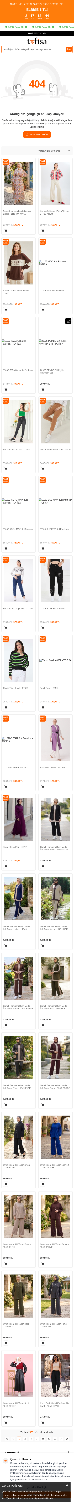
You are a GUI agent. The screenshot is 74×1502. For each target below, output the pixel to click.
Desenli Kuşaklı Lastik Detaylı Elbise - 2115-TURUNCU (17, 212)
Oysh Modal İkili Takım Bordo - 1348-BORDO (17, 1404)
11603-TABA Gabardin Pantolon (18, 370)
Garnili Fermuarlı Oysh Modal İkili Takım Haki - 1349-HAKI (53, 1007)
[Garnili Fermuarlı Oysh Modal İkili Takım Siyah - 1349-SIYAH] (55, 819)
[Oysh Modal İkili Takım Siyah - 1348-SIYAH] (18, 1137)
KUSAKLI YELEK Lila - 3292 (53, 767)
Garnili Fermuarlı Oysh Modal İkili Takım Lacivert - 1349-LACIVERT (16, 928)
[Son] (67, 1439)
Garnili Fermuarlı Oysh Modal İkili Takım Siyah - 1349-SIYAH (54, 848)
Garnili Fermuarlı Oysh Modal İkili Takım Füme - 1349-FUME (17, 1086)
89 (49, 1438)
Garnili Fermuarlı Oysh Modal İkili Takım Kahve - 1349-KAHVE (18, 1007)
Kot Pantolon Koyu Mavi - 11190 (18, 608)
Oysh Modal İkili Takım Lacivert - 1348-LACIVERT (55, 1166)
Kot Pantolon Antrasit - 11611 (16, 449)
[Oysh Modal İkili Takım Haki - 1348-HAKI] (18, 1296)
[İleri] (61, 1439)
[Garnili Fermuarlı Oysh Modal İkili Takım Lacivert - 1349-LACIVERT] (18, 899)
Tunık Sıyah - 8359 (49, 688)
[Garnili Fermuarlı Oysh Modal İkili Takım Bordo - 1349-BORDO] (55, 1058)
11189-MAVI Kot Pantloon (52, 290)
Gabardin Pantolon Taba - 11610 (55, 449)
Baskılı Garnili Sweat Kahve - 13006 (16, 292)
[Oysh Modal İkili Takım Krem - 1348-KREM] (18, 1217)
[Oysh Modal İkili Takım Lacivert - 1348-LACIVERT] (55, 1137)
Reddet (46, 1473)
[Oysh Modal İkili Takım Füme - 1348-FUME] (55, 1296)
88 (43, 1438)
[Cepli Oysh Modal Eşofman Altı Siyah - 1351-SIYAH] (55, 1375)
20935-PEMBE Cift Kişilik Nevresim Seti (52, 371)
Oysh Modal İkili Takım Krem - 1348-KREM (17, 1245)
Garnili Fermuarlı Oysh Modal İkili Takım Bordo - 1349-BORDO (55, 1086)
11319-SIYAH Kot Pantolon (15, 767)
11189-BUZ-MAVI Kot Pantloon (54, 529)
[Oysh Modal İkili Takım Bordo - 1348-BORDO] (18, 1375)
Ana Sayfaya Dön (38, 134)
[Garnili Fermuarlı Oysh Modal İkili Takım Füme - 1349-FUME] (18, 1058)
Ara (69, 49)
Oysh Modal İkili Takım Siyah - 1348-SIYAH (17, 1166)
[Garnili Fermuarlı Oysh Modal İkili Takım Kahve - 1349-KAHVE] (18, 978)
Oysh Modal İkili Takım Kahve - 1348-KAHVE (54, 1245)
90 (55, 1438)
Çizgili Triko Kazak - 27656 (15, 688)
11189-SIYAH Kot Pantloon (52, 608)
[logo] (37, 40)
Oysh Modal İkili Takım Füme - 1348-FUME (54, 1325)
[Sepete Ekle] (5, 230)
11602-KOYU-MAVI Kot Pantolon (18, 529)
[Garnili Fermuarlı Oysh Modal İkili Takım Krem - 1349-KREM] (55, 899)
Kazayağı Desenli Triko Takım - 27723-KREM (54, 212)
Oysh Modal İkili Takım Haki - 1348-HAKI (16, 1325)
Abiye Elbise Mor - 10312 (15, 847)
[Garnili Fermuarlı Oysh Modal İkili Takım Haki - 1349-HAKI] (55, 978)
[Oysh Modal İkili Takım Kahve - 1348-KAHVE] (55, 1217)
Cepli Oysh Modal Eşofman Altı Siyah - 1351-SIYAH (54, 1404)
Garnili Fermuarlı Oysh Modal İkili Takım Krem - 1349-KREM (54, 927)
